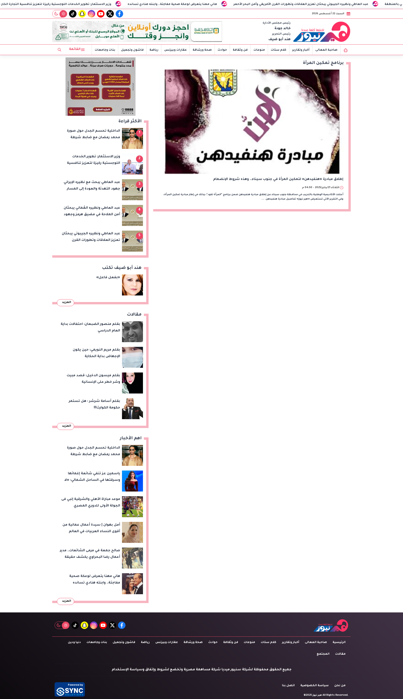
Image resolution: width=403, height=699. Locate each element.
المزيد (66, 302)
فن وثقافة (240, 50)
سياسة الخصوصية (314, 685)
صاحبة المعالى (326, 50)
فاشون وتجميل (132, 50)
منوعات (259, 50)
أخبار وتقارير (300, 50)
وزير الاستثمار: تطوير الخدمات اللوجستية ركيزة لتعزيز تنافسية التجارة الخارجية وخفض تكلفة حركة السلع (86, 4)
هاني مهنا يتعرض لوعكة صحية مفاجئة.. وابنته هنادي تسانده (224, 4)
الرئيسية (339, 642)
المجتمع (323, 654)
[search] (59, 50)
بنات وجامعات (105, 50)
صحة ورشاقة (202, 50)
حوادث (222, 50)
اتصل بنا (288, 685)
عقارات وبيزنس (175, 50)
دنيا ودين (74, 642)
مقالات (340, 654)
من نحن (340, 685)
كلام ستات (278, 50)
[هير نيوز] (322, 31)
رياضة (153, 50)
